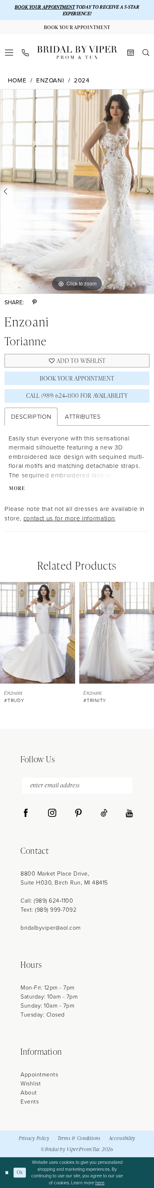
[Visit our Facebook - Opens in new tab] (25, 813)
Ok (20, 1172)
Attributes (83, 416)
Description (31, 416)
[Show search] (146, 52)
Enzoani (50, 80)
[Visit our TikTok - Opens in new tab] (104, 813)
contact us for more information (69, 518)
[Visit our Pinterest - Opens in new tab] (78, 813)
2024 (82, 80)
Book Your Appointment (77, 378)
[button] (9, 52)
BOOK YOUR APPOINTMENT (45, 7)
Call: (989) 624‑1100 (47, 900)
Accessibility (122, 1138)
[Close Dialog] (7, 1173)
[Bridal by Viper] (77, 52)
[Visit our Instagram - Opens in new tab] (52, 813)
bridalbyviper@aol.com (51, 927)
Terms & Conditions (79, 1138)
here (99, 1182)
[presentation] (37, 633)
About (29, 1092)
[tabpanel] (77, 191)
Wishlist (31, 1083)
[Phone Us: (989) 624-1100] (25, 52)
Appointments (39, 1074)
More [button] (17, 488)
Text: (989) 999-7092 (48, 909)
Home (17, 80)
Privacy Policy (34, 1138)
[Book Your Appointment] (130, 52)
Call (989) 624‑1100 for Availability (77, 395)
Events (30, 1101)
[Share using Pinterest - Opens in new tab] (34, 302)
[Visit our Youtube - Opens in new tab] (129, 813)
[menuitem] (9, 52)
